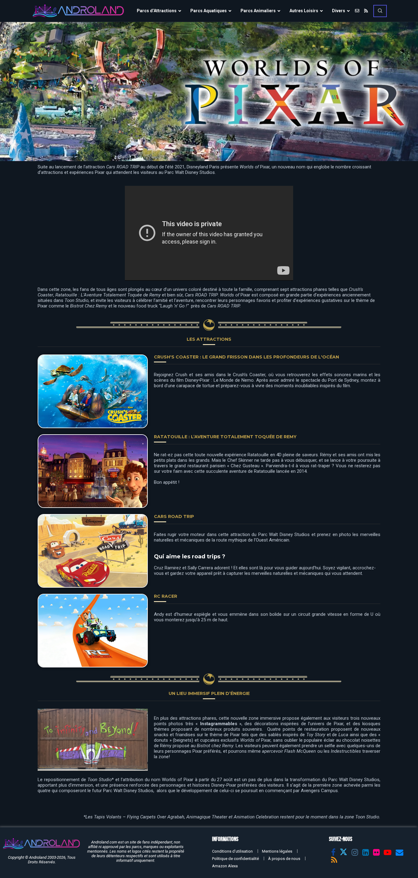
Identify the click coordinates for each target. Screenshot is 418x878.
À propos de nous (284, 858)
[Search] (380, 11)
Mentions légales (277, 851)
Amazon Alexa (225, 866)
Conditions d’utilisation (232, 851)
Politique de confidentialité (235, 858)
